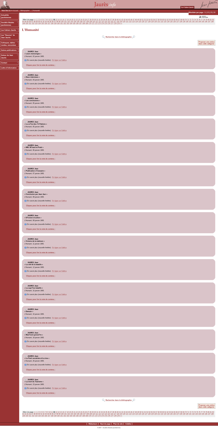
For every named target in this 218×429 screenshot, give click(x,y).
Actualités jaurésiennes (6, 16)
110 (93, 21)
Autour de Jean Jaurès (7, 56)
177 (112, 23)
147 (209, 21)
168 (83, 23)
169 (86, 23)
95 (50, 21)
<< (35, 20)
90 (39, 21)
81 (211, 20)
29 (93, 20)
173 (99, 23)
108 (87, 21)
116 (112, 21)
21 (74, 20)
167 (80, 23)
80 (208, 20)
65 (174, 20)
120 (124, 21)
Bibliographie (25, 10)
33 (102, 20)
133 (165, 21)
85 (28, 21)
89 (37, 21)
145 (202, 21)
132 (161, 21)
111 (97, 21)
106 (81, 21)
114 (105, 21)
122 (130, 21)
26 (86, 20)
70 (186, 20)
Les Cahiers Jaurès (187, 7)
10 (208, 12)
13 (56, 20)
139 (184, 21)
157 (49, 23)
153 (36, 23)
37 (111, 20)
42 (122, 20)
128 (149, 21)
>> (121, 23)
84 (25, 21)
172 (96, 23)
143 (196, 21)
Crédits (128, 424)
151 (30, 23)
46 (131, 20)
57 (156, 20)
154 (39, 23)
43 (124, 20)
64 (172, 20)
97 (55, 21)
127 (146, 21)
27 (88, 20)
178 (115, 23)
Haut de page (105, 424)
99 (59, 21)
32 (99, 20)
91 (41, 21)
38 (113, 20)
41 (120, 20)
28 (90, 20)
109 (90, 21)
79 (206, 20)
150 (26, 23)
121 (127, 21)
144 (199, 21)
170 (90, 23)
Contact (4, 63)
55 (152, 20)
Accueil (15, 10)
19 (70, 20)
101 (65, 21)
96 (53, 21)
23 (79, 20)
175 (105, 23)
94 (48, 21)
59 (161, 20)
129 (152, 21)
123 (133, 21)
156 (45, 23)
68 (181, 20)
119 (121, 21)
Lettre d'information (9, 68)
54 (149, 20)
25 (84, 20)
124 (136, 21)
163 (67, 23)
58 (158, 20)
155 (42, 23)
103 (71, 21)
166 (77, 23)
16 (63, 20)
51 (143, 20)
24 (81, 20)
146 (206, 21)
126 (143, 21)
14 (59, 20)
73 (193, 20)
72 (190, 20)
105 (78, 21)
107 (84, 21)
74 (195, 20)
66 (177, 20)
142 (193, 21)
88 (34, 21)
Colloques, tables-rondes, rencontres (8, 44)
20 (211, 12)
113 (102, 21)
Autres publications (8, 50)
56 (154, 20)
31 (97, 20)
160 (58, 23)
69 (183, 20)
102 (68, 21)
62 (168, 20)
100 (62, 21)
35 (106, 20)
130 (155, 21)
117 (115, 21)
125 (139, 21)
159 (55, 23)
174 (102, 23)
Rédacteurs (93, 424)
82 (213, 20)
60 (163, 20)
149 (23, 23)
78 (204, 20)
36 (109, 20)
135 (171, 21)
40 (118, 20)
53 (147, 20)
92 (44, 21)
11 (52, 20)
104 (75, 21)
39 (115, 20)
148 (212, 21)
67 (179, 20)
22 (77, 20)
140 (187, 21)
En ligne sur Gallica (59, 60)
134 (168, 21)
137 (177, 21)
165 (74, 23)
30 (95, 20)
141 (190, 21)
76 (199, 20)
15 (61, 20)
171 (93, 23)
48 (136, 20)
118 (118, 21)
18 (68, 20)
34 (104, 20)
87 (32, 21)
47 (133, 20)
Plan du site (118, 424)
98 (57, 21)
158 (52, 23)
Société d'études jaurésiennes (7, 24)
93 (46, 21)
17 (65, 20)
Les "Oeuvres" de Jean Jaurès (8, 36)
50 (214, 12)
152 (33, 23)
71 (188, 20)
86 (30, 21)
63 (170, 20)
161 (61, 23)
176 (108, 23)
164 (71, 23)
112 (99, 21)
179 (118, 23)
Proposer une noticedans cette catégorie (206, 43)
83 (23, 21)
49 (138, 20)
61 (165, 20)
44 (127, 20)
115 (108, 21)
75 (197, 20)
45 (129, 20)
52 (145, 20)
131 (158, 21)
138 (180, 21)
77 (202, 20)
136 (174, 21)
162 (64, 23)
